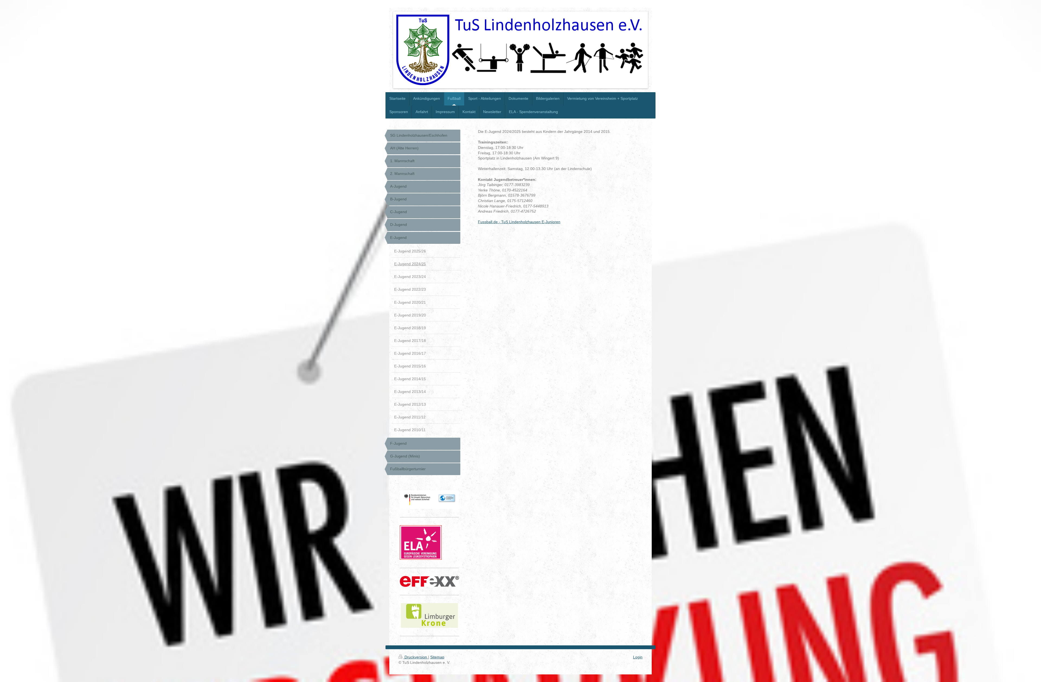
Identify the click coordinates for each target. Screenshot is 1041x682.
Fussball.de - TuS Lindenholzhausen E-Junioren (519, 222)
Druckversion (415, 657)
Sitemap (437, 657)
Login (637, 657)
